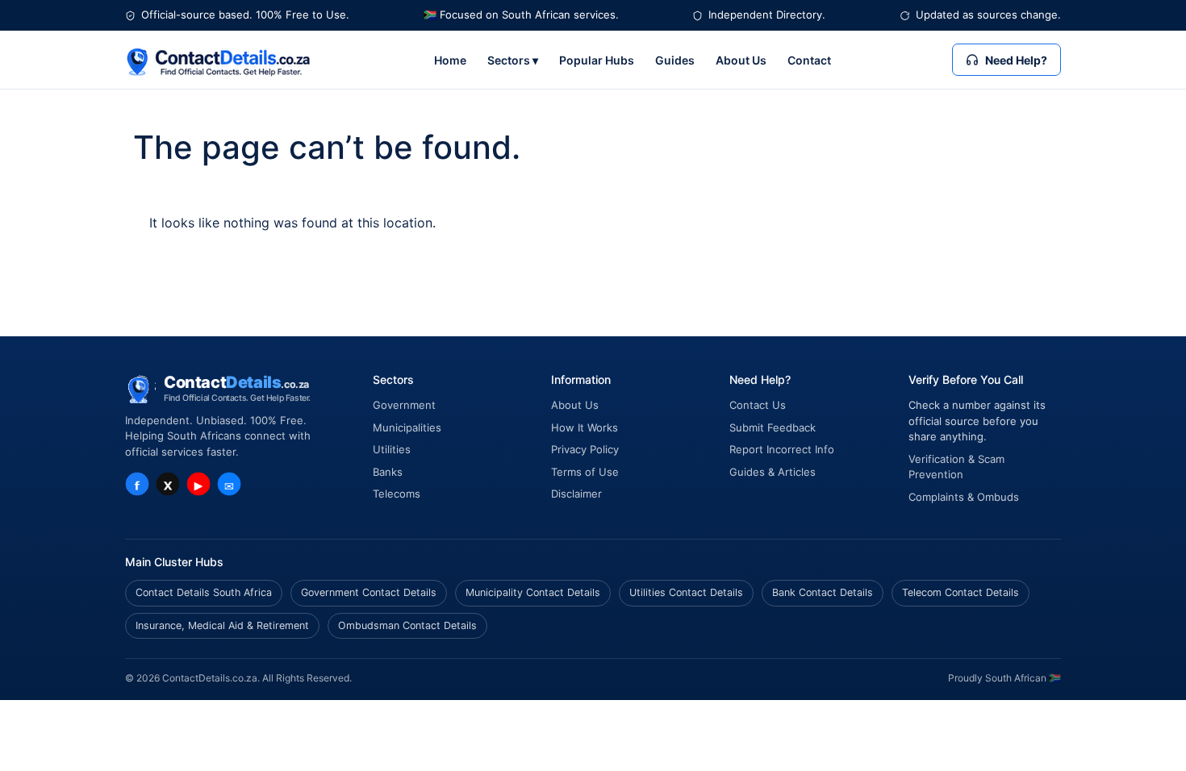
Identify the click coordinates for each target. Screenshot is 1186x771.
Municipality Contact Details (533, 592)
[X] (168, 484)
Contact (809, 60)
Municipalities (407, 427)
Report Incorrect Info (781, 449)
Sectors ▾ (512, 60)
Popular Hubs (596, 60)
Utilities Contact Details (686, 592)
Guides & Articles (772, 471)
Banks (388, 471)
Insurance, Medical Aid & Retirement (222, 625)
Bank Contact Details (822, 592)
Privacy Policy (585, 449)
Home (450, 60)
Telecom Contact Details (960, 592)
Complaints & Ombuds (963, 496)
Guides (675, 60)
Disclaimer (576, 493)
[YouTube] (198, 484)
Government (404, 404)
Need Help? (1016, 60)
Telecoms (396, 493)
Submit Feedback (772, 427)
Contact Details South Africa (204, 592)
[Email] (229, 484)
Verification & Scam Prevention (956, 466)
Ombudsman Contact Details (407, 625)
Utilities (392, 449)
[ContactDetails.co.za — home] (218, 60)
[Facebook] (137, 484)
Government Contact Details (368, 592)
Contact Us (757, 404)
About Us (741, 60)
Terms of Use (585, 471)
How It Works (584, 427)
